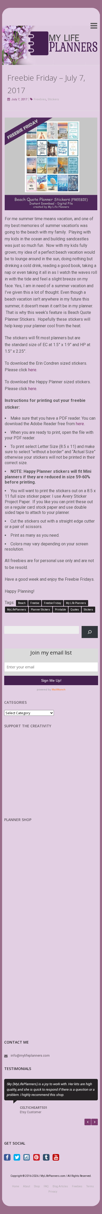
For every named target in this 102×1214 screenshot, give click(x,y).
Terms (90, 1186)
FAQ (46, 1186)
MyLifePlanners (16, 609)
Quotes (75, 609)
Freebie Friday (52, 603)
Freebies (40, 99)
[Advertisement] (31, 777)
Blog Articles (60, 1186)
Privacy (52, 1191)
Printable (60, 609)
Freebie (34, 603)
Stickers (53, 99)
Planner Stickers (40, 609)
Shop (37, 1186)
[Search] (90, 632)
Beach (22, 603)
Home (15, 1186)
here (32, 369)
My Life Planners (76, 603)
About (26, 1186)
